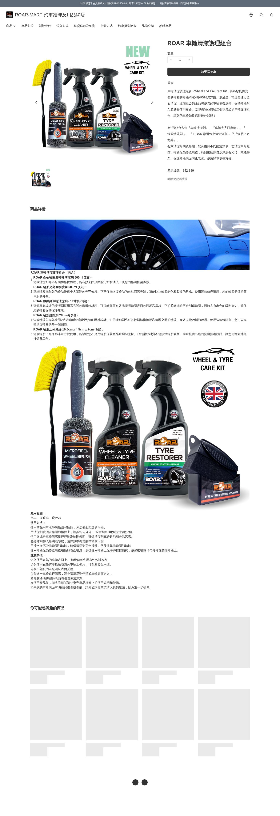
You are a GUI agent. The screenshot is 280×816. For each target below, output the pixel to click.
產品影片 (27, 25)
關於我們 (45, 25)
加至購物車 (208, 71)
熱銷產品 (165, 25)
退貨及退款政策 (137, 807)
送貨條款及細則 (84, 25)
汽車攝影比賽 (127, 25)
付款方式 (107, 25)
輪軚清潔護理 (178, 179)
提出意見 (153, 807)
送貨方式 (62, 25)
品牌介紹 (148, 25)
